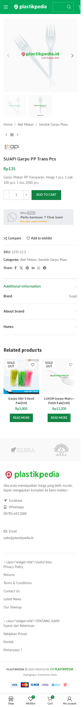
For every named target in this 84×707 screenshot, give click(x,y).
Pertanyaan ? (13, 650)
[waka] (61, 449)
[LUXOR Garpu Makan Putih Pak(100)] (59, 376)
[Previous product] (6, 135)
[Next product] (17, 135)
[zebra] (23, 449)
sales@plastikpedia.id (18, 538)
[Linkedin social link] (33, 268)
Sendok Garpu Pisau (53, 124)
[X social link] (21, 268)
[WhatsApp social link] (39, 268)
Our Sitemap (13, 607)
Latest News (12, 599)
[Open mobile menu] (5, 7)
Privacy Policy (13, 567)
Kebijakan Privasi (15, 634)
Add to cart (46, 194)
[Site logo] (30, 7)
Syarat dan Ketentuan (19, 626)
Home (8, 124)
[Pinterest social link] (27, 268)
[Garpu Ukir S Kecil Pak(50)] (21, 376)
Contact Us (12, 591)
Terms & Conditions (18, 583)
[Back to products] (12, 135)
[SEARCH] (69, 7)
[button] (8, 55)
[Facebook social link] (15, 268)
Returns (9, 575)
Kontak (9, 642)
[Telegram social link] (45, 268)
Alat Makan (26, 124)
